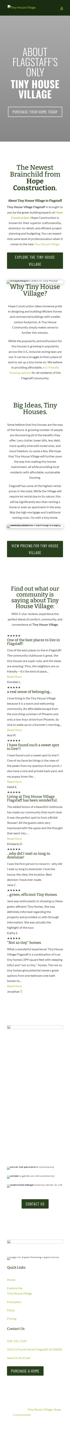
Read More (14, 676)
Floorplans (14, 1302)
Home (11, 1279)
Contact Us (35, 1203)
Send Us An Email (18, 1358)
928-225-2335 (17, 1341)
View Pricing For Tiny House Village (35, 549)
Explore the (14, 1288)
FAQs (11, 1310)
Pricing (11, 1318)
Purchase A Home (25, 1370)
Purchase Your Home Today (35, 111)
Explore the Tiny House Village (35, 260)
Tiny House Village (46, 244)
